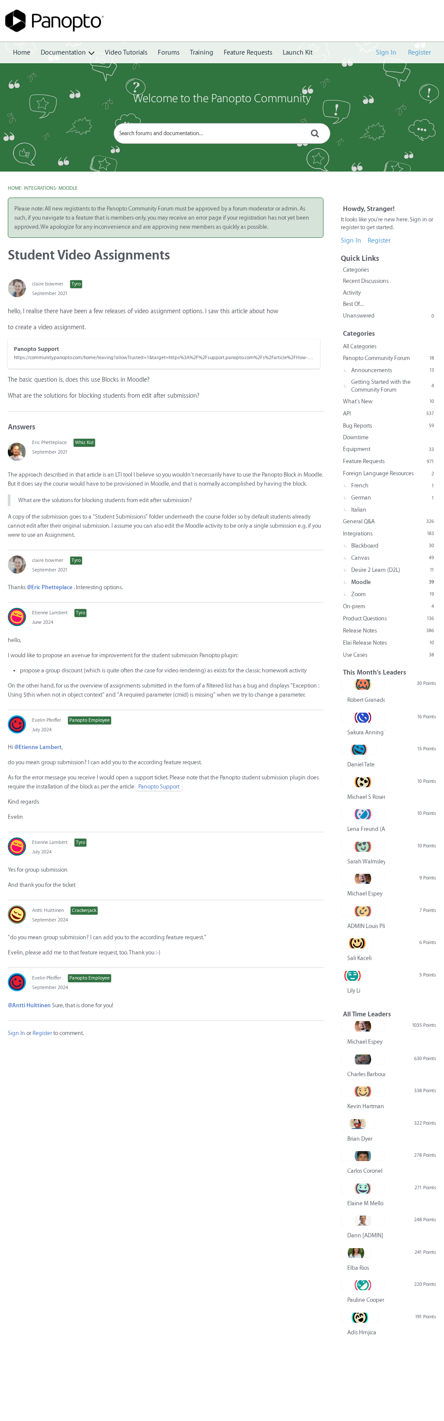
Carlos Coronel (364, 1171)
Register (419, 52)
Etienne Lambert (50, 613)
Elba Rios (358, 1268)
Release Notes (388, 630)
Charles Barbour (366, 1074)
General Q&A (388, 521)
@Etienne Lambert (38, 747)
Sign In (386, 52)
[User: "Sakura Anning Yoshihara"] (363, 717)
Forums (169, 52)
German (392, 497)
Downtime (356, 437)
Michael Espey (364, 893)
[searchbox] (222, 133)
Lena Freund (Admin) (366, 829)
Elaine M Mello (365, 1203)
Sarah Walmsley (366, 861)
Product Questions (388, 618)
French (392, 485)
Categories (356, 269)
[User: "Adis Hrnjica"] (360, 1317)
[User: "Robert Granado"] (363, 684)
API (388, 413)
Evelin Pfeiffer (46, 720)
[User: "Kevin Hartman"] (363, 1091)
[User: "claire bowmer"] (17, 288)
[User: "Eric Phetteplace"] (17, 452)
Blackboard (392, 545)
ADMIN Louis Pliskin (366, 926)
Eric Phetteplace (49, 442)
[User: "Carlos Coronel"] (363, 1156)
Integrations (388, 533)
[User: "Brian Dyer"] (358, 1124)
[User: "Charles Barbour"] (363, 1059)
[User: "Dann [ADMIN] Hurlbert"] (363, 1220)
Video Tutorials (126, 52)
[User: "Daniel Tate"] (359, 749)
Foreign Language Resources (388, 473)
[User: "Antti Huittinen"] (17, 914)
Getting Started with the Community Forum (392, 386)
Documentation (63, 52)
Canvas (392, 558)
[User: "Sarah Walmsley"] (363, 846)
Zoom (392, 594)
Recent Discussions (365, 281)
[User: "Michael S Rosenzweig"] (363, 782)
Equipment (388, 449)
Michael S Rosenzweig (366, 797)
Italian (358, 509)
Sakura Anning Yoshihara (366, 732)
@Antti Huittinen (29, 1005)
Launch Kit (298, 52)
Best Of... (353, 304)
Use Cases (388, 655)
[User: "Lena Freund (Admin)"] (363, 814)
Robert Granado (366, 700)
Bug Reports (388, 425)
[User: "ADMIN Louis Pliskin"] (363, 911)
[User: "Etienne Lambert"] (17, 617)
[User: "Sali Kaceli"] (357, 943)
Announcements (392, 370)
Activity (352, 292)
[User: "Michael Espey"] (363, 878)
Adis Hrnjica (361, 1332)
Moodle (392, 582)
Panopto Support (159, 786)
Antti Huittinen (48, 910)
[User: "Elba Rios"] (356, 1253)
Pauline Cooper (365, 1300)
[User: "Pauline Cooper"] (363, 1285)
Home (21, 52)
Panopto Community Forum (388, 358)
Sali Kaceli (359, 958)
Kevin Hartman (365, 1106)
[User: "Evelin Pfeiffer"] (17, 724)
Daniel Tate (361, 764)
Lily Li (353, 990)
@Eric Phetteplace (49, 587)
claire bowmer (47, 284)
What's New (388, 401)
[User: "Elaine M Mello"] (363, 1188)
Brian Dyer (359, 1139)
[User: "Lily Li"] (352, 975)
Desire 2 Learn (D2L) (392, 570)
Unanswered (388, 315)
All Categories (359, 346)
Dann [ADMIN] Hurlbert (366, 1235)
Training (201, 52)
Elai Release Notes (388, 642)
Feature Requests (248, 52)
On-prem (388, 606)
